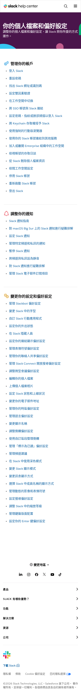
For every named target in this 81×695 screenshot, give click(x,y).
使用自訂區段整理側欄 (24, 439)
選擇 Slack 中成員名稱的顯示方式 (31, 484)
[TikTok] (60, 575)
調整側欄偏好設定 (21, 431)
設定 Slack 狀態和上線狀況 (27, 394)
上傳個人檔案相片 (21, 386)
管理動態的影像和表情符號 (27, 491)
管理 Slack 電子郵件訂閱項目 (28, 273)
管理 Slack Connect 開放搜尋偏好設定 (35, 364)
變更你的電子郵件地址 (24, 401)
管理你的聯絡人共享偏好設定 (28, 356)
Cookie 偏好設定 (35, 673)
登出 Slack (16, 191)
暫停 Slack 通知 (19, 251)
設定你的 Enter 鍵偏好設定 (27, 521)
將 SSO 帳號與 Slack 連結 (26, 108)
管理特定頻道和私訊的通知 (27, 243)
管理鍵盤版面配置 (21, 514)
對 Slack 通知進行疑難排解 (27, 266)
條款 (18, 673)
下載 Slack (9, 665)
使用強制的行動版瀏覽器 (25, 131)
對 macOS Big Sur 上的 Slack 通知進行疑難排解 (41, 228)
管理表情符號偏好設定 (24, 349)
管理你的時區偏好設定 (24, 409)
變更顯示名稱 (18, 424)
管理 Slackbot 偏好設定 (25, 303)
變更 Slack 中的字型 (22, 311)
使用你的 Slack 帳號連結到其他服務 (33, 138)
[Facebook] (36, 575)
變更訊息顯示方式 (21, 476)
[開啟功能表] (75, 6)
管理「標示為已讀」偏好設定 (28, 446)
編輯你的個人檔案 (21, 379)
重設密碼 (15, 78)
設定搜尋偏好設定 (21, 499)
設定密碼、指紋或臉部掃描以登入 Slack (35, 116)
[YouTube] (52, 575)
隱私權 (7, 673)
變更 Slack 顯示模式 (22, 469)
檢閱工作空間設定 (21, 168)
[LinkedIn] (20, 575)
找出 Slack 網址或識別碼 (25, 86)
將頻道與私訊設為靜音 (24, 258)
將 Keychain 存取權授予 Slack (29, 123)
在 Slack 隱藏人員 (21, 333)
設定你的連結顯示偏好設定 (27, 341)
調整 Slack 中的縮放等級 (25, 506)
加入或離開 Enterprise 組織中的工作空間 (36, 146)
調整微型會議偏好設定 (24, 371)
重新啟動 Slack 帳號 (22, 183)
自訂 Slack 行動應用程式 (25, 318)
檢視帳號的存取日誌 (22, 153)
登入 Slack (16, 71)
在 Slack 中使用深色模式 (25, 461)
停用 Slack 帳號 (19, 176)
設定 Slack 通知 (19, 236)
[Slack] (37, 657)
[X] (44, 575)
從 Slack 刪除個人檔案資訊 (27, 161)
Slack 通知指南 (19, 221)
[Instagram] (28, 575)
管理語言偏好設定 (21, 416)
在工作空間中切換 (21, 101)
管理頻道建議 (18, 454)
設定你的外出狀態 (21, 326)
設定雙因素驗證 (19, 93)
